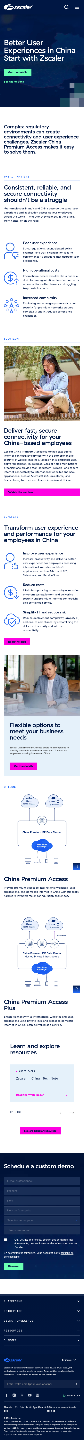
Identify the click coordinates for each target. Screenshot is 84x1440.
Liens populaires (18, 1320)
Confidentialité (23, 1407)
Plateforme (13, 1301)
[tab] (67, 7)
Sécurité (42, 1407)
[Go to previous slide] (71, 1113)
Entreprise (13, 1311)
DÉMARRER (13, 1266)
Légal (34, 1407)
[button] (42, 832)
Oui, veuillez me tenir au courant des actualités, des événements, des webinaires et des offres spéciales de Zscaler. (45, 1243)
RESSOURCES (13, 1330)
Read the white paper (30, 1095)
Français (66, 1359)
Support (10, 1340)
